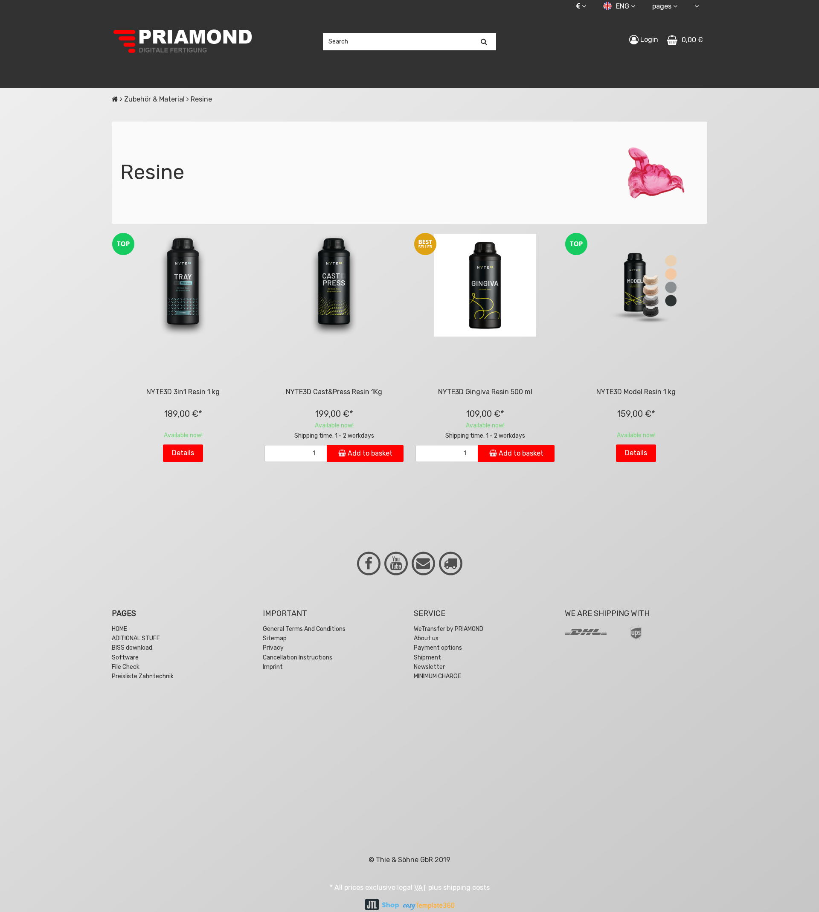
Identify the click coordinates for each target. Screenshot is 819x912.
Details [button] (183, 453)
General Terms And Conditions (304, 629)
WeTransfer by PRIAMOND (448, 629)
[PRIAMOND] (183, 41)
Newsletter (429, 667)
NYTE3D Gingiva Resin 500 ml (485, 392)
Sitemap (275, 638)
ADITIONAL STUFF (136, 638)
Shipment (427, 657)
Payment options (438, 647)
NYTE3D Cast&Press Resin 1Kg (334, 392)
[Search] (484, 41)
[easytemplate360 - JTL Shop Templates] (428, 905)
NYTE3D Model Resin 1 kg (636, 392)
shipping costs (466, 887)
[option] (182, 744)
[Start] (115, 99)
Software (125, 657)
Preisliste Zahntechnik (143, 676)
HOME (119, 629)
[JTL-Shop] (382, 905)
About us (426, 638)
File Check (125, 667)
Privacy (273, 647)
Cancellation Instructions (297, 657)
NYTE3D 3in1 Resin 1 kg (183, 392)
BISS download (132, 647)
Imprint (273, 667)
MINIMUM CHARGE (437, 676)
